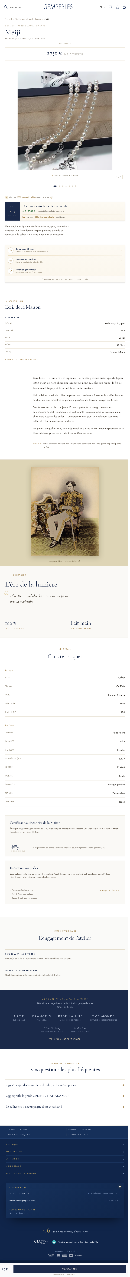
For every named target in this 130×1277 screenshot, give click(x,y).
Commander (69, 1269)
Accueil (8, 19)
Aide (110, 7)
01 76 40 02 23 (67, 279)
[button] (102, 7)
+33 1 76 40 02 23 (21, 1193)
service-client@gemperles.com (22, 1200)
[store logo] (58, 8)
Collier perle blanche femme (28, 19)
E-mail (79, 279)
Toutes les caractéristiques (21, 359)
